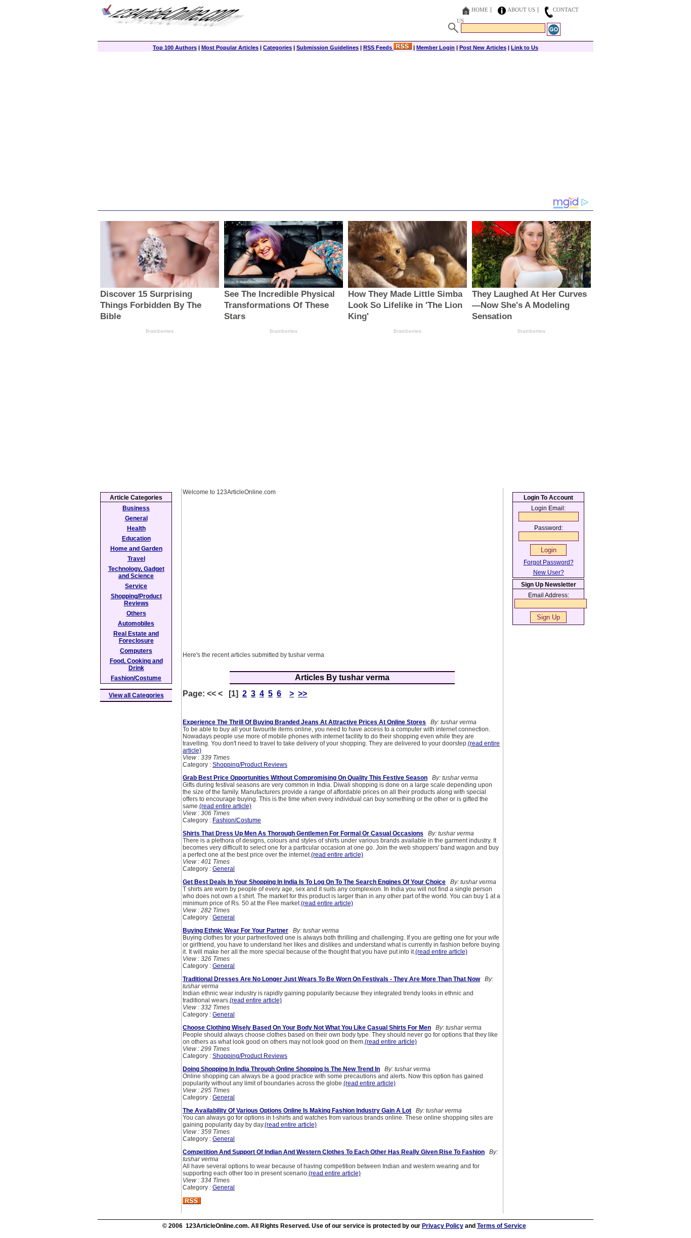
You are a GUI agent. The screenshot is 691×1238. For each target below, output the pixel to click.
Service (136, 586)
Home (479, 10)
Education (136, 538)
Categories (277, 48)
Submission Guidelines (327, 48)
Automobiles (136, 623)
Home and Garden (136, 548)
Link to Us (524, 48)
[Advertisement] (345, 125)
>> (302, 693)
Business (136, 508)
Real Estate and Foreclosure (136, 637)
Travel (136, 558)
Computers (136, 650)
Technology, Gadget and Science (136, 572)
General (223, 868)
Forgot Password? (549, 562)
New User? (548, 572)
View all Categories (136, 695)
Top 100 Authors (175, 48)
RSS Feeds (378, 48)
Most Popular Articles (229, 48)
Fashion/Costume (236, 820)
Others (136, 613)
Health (136, 528)
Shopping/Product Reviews (249, 764)
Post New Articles (482, 48)
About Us (521, 10)
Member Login (435, 48)
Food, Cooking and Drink (136, 664)
